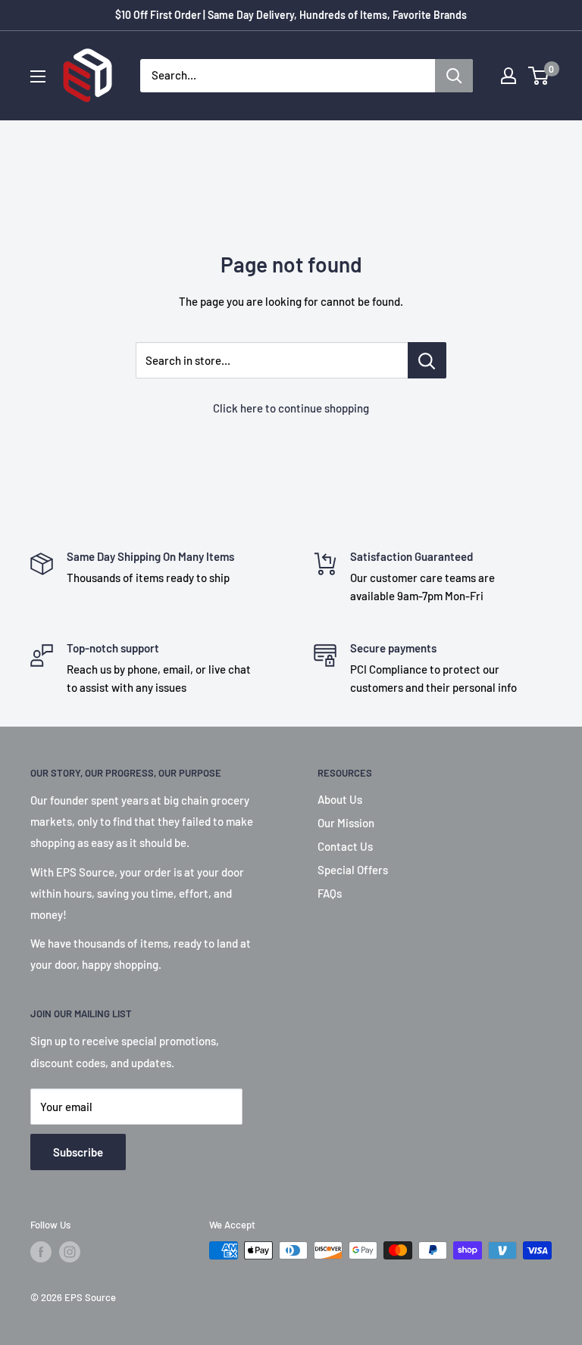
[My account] (508, 75)
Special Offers (353, 869)
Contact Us (345, 846)
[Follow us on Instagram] (69, 1251)
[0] (539, 76)
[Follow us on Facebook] (41, 1251)
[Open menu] (37, 76)
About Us (340, 799)
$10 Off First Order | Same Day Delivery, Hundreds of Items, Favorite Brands (291, 14)
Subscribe (78, 1152)
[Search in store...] (427, 360)
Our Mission (346, 823)
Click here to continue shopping (291, 408)
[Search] (454, 75)
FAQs (330, 893)
